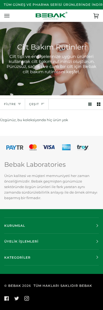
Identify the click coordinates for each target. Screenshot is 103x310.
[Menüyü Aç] (12, 15)
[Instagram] (26, 298)
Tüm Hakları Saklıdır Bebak (63, 286)
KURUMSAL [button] (14, 226)
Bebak (14, 286)
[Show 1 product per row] (90, 104)
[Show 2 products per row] (98, 104)
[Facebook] (6, 298)
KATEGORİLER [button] (17, 257)
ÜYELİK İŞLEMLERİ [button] (21, 241)
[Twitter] (16, 298)
